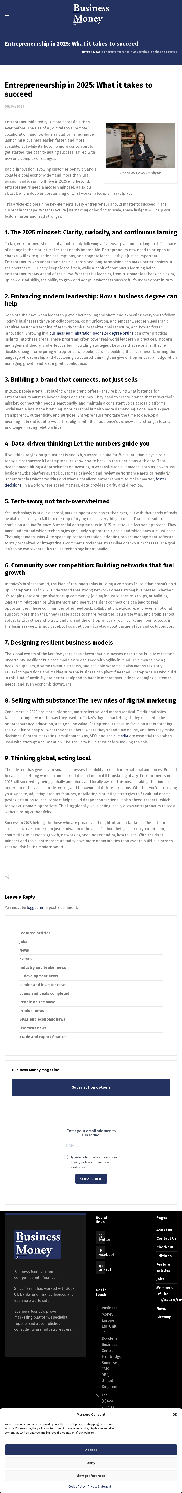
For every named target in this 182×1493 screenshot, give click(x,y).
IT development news (38, 976)
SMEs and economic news (42, 1019)
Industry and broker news (42, 967)
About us (164, 1230)
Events (25, 959)
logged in (35, 907)
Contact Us (166, 1238)
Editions (164, 1256)
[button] (175, 1414)
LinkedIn (106, 1269)
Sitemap (164, 1317)
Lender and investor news (42, 985)
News (97, 51)
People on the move (37, 1002)
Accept (91, 1450)
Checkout (164, 1247)
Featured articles (34, 933)
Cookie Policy (77, 1486)
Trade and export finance (42, 1037)
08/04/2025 (14, 106)
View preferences (91, 1476)
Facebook (106, 1254)
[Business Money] (91, 14)
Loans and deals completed (44, 993)
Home (86, 51)
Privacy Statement (99, 1486)
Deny (91, 1463)
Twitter (104, 1239)
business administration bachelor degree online (91, 333)
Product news (31, 1011)
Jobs (23, 941)
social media (117, 736)
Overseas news (32, 1028)
